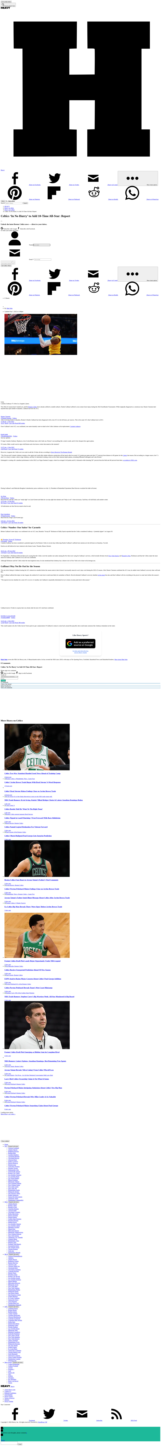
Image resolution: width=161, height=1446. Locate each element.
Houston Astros (12, 1274)
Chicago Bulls (12, 1210)
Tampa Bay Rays (13, 1300)
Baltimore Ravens (13, 1151)
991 (2, 503)
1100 (2, 522)
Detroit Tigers (12, 1273)
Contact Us (7, 1391)
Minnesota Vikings (13, 1181)
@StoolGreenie (5, 516)
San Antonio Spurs (13, 1247)
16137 (2, 423)
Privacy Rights (8, 1401)
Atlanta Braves (12, 1259)
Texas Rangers (12, 1301)
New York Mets (13, 1286)
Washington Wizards (14, 1252)
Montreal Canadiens (14, 1332)
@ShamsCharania (6, 418)
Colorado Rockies (13, 1271)
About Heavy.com (9, 1389)
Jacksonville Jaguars (14, 1171)
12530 (2, 622)
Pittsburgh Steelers (13, 1192)
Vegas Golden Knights (15, 1357)
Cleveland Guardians (14, 1269)
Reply (6, 423)
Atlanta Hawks (12, 1204)
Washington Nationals (14, 1305)
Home (6, 1144)
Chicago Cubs (12, 1264)
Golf (9, 1371)
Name (31, 245)
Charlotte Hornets (13, 1209)
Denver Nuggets (13, 1215)
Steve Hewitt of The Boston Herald (61, 452)
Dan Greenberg (5, 514)
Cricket (10, 1367)
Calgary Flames (12, 1313)
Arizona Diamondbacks (15, 1256)
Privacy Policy (8, 1396)
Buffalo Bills (12, 1153)
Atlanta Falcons (12, 1150)
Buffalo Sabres (12, 1312)
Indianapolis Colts (13, 1170)
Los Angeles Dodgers (14, 1280)
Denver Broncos (13, 1163)
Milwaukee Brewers (14, 1283)
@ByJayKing (5, 498)
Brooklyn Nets (126, 556)
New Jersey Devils (13, 1335)
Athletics (10, 1258)
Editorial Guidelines (10, 1393)
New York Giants (13, 1187)
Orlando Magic (12, 1239)
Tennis (10, 1383)
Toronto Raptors (13, 1249)
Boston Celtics (32, 407)
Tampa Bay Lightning (14, 1350)
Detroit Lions (12, 1165)
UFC (9, 1374)
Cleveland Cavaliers (14, 1212)
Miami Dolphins (13, 1180)
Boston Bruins (12, 1310)
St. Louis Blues (12, 1349)
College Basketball (13, 1364)
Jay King (3, 496)
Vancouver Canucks (14, 1355)
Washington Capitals (14, 1359)
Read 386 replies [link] (20, 622)
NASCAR (11, 1372)
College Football (13, 1366)
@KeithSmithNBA (6, 436)
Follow (15, 418)
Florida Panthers (13, 1327)
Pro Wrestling (12, 1379)
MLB (6, 1254)
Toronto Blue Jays (13, 1303)
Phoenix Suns (12, 1242)
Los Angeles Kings (13, 1329)
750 (2, 552)
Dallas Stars (11, 1322)
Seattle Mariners (13, 1296)
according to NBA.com (130, 460)
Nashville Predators (14, 1334)
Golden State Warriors (14, 1219)
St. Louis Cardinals (13, 1298)
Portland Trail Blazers (14, 1244)
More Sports (8, 1362)
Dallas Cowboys (13, 1161)
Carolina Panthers (13, 1155)
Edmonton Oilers (13, 1325)
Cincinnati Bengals (13, 1156)
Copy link (12, 423)
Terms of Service (9, 1398)
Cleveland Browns (13, 1158)
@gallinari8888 (5, 617)
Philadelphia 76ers (13, 1241)
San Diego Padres (13, 1293)
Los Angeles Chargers (14, 1175)
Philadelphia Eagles (14, 1190)
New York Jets (12, 1188)
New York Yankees (13, 1288)
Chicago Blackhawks (14, 1317)
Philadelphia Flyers (13, 1342)
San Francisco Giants (14, 1295)
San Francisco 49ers (14, 1193)
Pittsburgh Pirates (13, 1291)
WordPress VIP (42, 1422)
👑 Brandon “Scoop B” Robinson (11, 539)
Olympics (11, 1378)
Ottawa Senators (13, 1340)
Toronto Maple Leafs (14, 1352)
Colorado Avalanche (14, 1318)
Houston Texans (13, 1168)
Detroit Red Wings (13, 1323)
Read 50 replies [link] (18, 552)
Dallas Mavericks (13, 1214)
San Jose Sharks (13, 1345)
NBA (6, 1202)
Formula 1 (11, 1369)
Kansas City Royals (14, 1276)
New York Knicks (113, 556)
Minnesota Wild (13, 1330)
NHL (6, 1306)
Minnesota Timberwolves (15, 1232)
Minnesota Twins (13, 1285)
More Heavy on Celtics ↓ (8, 1114)
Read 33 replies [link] (18, 503)
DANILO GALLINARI (8, 616)
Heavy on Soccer (13, 1381)
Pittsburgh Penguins (14, 1344)
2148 (2, 449)
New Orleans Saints (14, 1185)
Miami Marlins (12, 1281)
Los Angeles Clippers (14, 1224)
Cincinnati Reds (13, 1268)
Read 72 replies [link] (18, 449)
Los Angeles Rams (13, 1176)
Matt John (9, 308)
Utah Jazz (11, 1251)
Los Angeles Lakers (14, 1225)
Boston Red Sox (13, 1263)
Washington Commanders (15, 1200)
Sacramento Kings (13, 1246)
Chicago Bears (12, 1160)
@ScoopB (4, 541)
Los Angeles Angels (14, 1278)
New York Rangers (13, 1339)
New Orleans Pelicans (14, 1234)
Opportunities (8, 1395)
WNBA (10, 1376)
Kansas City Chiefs (14, 1173)
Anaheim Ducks (13, 1308)
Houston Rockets (13, 1220)
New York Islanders (14, 1337)
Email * (31, 259)
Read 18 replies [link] (18, 522)
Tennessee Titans (13, 1198)
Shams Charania (5, 416)
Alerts (3, 201)
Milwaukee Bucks (13, 1230)
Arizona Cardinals (13, 1148)
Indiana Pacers (12, 1222)
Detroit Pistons (12, 1217)
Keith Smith (4, 434)
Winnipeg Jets (12, 1360)
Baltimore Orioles (13, 1261)
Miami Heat (11, 1229)
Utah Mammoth (13, 1354)
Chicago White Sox (14, 1266)
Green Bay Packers (14, 1166)
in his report (101, 575)
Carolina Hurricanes (14, 1315)
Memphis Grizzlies (13, 1227)
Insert (20, 1444)
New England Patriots (14, 1183)
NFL (5, 1146)
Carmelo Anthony (75, 426)
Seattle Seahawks (13, 1195)
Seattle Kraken (12, 1347)
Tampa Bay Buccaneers (15, 1197)
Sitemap (6, 1400)
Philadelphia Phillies (14, 1290)
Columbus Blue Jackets (15, 1320)
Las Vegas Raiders (13, 1178)
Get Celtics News (6, 265)
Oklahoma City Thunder (15, 1237)
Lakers (125, 455)
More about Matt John (120, 659)
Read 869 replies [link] (20, 423)
